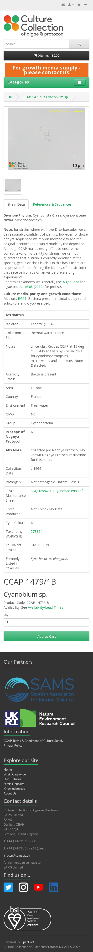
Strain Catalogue (15, 774)
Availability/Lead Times (45, 607)
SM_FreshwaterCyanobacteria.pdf (57, 490)
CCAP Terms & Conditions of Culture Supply (33, 741)
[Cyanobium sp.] (46, 138)
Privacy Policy (13, 745)
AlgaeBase (71, 282)
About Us (10, 793)
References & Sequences (52, 204)
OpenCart (27, 942)
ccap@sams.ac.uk (18, 855)
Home (8, 769)
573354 (36, 531)
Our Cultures (12, 779)
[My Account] (71, 4)
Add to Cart (46, 636)
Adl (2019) (32, 286)
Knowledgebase (14, 788)
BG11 (22, 298)
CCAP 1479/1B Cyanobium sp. (45, 97)
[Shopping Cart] (78, 4)
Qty (6, 615)
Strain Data (16, 204)
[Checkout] (85, 4)
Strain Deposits (14, 784)
